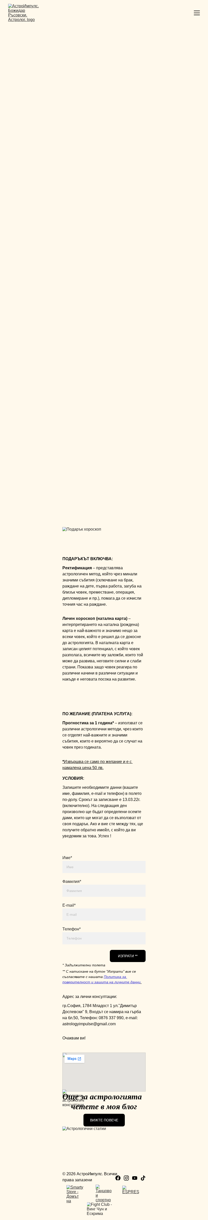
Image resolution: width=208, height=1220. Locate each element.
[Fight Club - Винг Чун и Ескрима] (104, 1211)
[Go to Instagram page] (126, 1178)
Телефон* (71, 929)
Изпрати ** (127, 956)
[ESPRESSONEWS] (130, 1194)
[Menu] (197, 13)
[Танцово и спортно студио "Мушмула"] (104, 1193)
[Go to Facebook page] (117, 1178)
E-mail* (69, 905)
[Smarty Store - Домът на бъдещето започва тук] (74, 1194)
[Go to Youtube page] (134, 1178)
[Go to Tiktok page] (143, 1178)
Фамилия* (71, 881)
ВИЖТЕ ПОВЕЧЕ (104, 1120)
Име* (67, 858)
